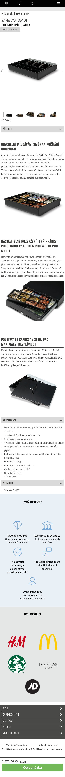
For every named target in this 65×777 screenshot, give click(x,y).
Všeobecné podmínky (16, 745)
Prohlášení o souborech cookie (47, 749)
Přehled (7, 129)
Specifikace (9, 420)
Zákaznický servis (11, 714)
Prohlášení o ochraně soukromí (17, 749)
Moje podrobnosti (11, 733)
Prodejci (7, 727)
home (6, 3)
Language (44, 3)
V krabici (8, 483)
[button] (58, 3)
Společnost (8, 721)
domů (5, 708)
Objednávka (32, 767)
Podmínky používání (47, 745)
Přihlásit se (19, 3)
